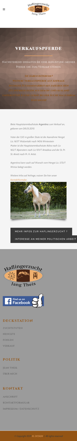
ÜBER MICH (10, 373)
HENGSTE (9, 334)
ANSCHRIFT (10, 396)
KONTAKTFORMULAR (16, 402)
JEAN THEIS (10, 368)
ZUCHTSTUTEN (13, 328)
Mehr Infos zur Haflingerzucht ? (41, 231)
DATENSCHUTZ (29, 409)
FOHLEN (8, 340)
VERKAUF (9, 346)
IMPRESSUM (10, 409)
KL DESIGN (37, 436)
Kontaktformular (18, 179)
